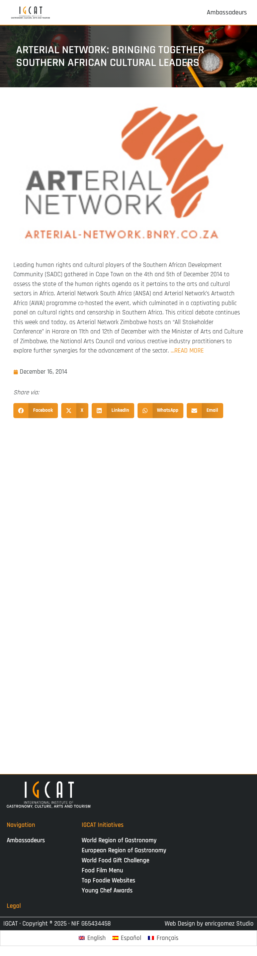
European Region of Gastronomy (124, 850)
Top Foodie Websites (108, 880)
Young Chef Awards (107, 890)
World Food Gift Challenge (115, 860)
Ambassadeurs (26, 840)
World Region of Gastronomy (119, 840)
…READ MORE (187, 351)
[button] (35, 410)
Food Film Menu (102, 870)
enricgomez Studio (229, 924)
